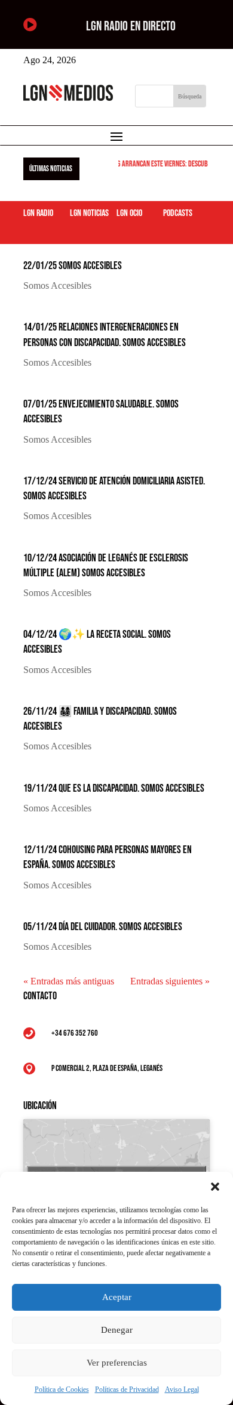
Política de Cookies (62, 1389)
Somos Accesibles (57, 285)
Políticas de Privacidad (127, 1389)
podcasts (177, 213)
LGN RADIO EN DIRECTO (131, 26)
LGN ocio (129, 213)
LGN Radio (38, 213)
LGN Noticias (89, 213)
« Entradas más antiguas (68, 981)
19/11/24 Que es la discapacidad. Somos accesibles (113, 788)
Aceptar (116, 1297)
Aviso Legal (182, 1389)
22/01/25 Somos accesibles (72, 266)
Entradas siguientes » (170, 981)
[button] (215, 1187)
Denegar (117, 1330)
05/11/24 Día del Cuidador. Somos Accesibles (102, 927)
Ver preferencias (117, 1362)
